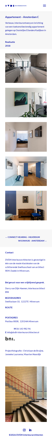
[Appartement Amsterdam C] (26, 151)
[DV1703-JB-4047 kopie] (26, 186)
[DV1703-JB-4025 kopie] (26, 220)
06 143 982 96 (23, 328)
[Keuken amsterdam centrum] (26, 83)
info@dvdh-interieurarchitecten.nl (23, 332)
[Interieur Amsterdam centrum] (26, 117)
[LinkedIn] (30, 430)
